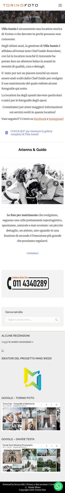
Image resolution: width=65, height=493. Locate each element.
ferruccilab (19, 484)
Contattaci (33, 253)
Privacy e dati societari (37, 484)
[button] (58, 486)
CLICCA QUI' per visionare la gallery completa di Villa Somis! (31, 133)
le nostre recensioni (20, 341)
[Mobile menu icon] (60, 5)
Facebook (40, 119)
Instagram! (56, 119)
